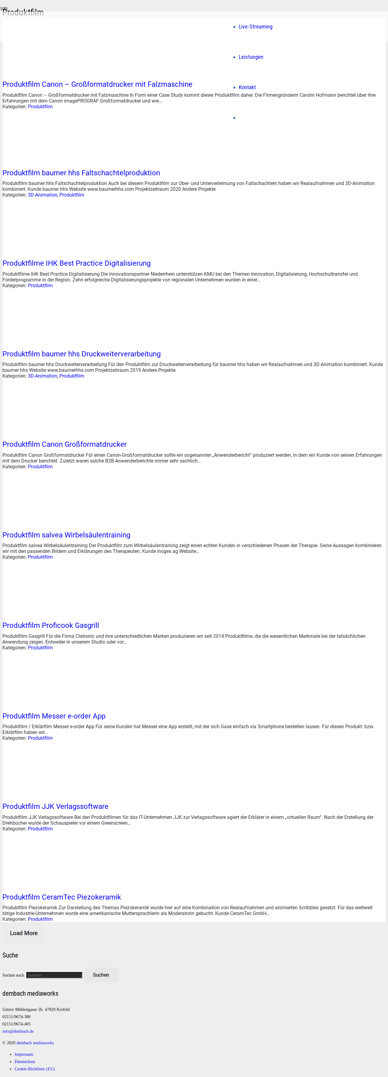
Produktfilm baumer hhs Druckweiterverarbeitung (81, 354)
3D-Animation (42, 195)
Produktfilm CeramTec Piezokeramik (61, 897)
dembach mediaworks (35, 1042)
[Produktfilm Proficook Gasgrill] (47, 611)
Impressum (24, 1054)
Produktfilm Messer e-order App (53, 716)
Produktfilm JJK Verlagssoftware (55, 806)
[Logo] (124, 102)
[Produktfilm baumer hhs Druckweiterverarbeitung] (47, 340)
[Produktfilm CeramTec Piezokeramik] (47, 883)
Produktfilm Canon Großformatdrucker (64, 444)
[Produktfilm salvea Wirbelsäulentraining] (47, 521)
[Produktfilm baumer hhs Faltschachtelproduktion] (47, 159)
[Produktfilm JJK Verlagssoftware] (47, 792)
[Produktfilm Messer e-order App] (47, 702)
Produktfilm (40, 106)
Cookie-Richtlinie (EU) (35, 1068)
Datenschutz (25, 1061)
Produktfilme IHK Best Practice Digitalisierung (76, 263)
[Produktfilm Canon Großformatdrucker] (47, 430)
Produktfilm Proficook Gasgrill (50, 625)
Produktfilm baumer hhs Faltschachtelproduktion (81, 173)
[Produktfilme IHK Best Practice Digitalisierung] (47, 249)
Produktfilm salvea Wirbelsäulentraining (66, 535)
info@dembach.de (18, 1031)
